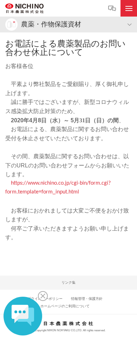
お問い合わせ (113, 8)
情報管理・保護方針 (87, 299)
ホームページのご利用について (65, 306)
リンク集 (68, 282)
